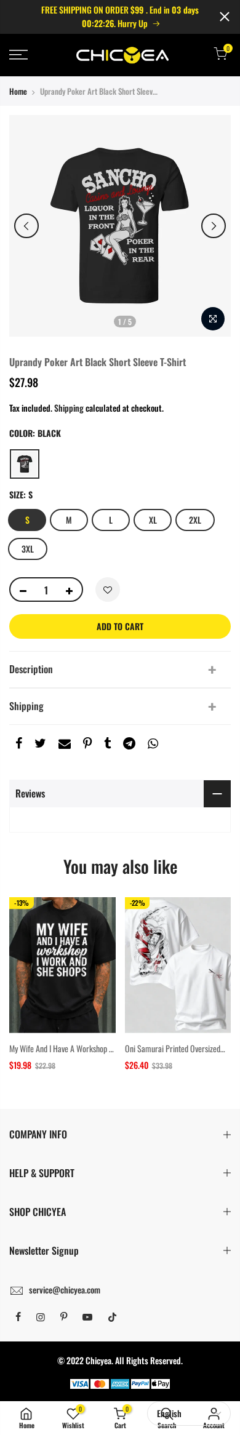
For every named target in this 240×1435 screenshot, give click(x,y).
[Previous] (26, 226)
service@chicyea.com (64, 1289)
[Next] (213, 226)
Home (18, 91)
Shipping (69, 407)
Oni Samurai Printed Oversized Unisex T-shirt (172, 1054)
